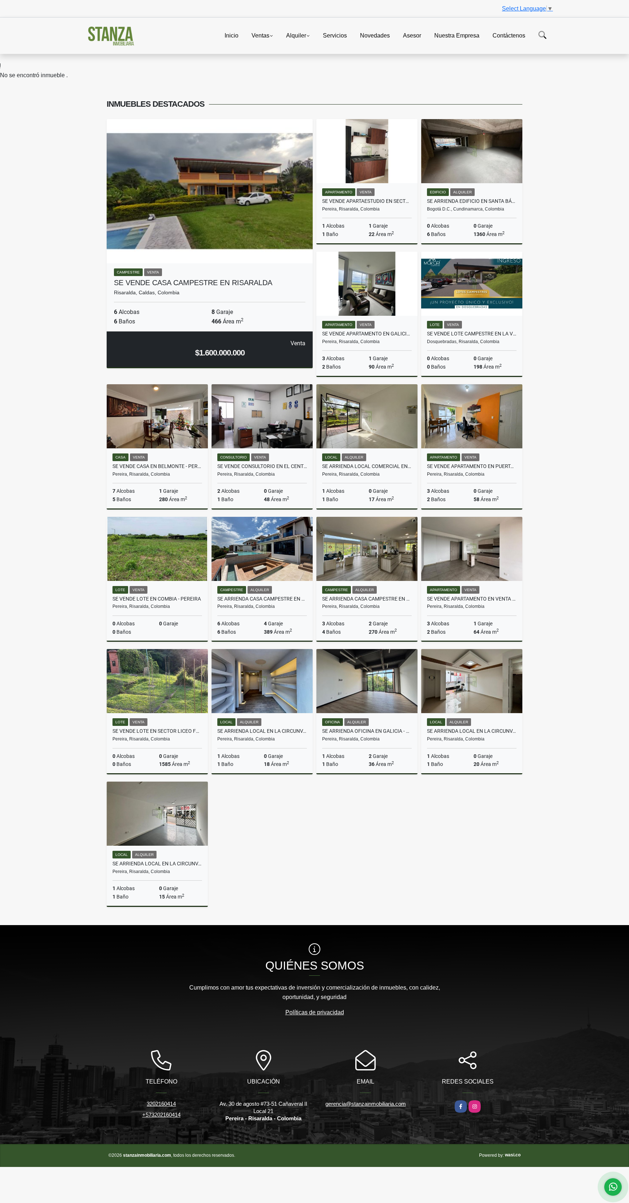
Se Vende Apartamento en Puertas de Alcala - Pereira (472, 466)
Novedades (375, 35)
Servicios (335, 35)
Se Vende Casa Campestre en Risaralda (193, 283)
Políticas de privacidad (314, 1012)
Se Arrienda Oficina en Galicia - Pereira (367, 731)
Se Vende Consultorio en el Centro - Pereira (262, 466)
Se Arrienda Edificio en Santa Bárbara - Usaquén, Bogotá (472, 201)
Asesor (412, 35)
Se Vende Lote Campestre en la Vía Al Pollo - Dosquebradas (472, 334)
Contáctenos (508, 35)
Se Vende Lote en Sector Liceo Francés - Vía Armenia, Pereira (157, 731)
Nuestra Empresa (456, 35)
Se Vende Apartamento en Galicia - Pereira (367, 334)
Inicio (231, 35)
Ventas (260, 35)
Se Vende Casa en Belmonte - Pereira (157, 466)
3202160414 (161, 1104)
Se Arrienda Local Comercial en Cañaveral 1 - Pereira (367, 466)
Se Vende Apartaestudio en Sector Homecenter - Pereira (367, 201)
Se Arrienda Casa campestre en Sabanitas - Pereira (262, 599)
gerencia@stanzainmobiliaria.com (365, 1104)
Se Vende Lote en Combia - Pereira (156, 599)
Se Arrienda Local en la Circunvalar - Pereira (262, 731)
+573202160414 (161, 1115)
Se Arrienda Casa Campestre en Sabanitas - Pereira (367, 599)
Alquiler (296, 35)
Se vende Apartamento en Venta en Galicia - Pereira (472, 599)
